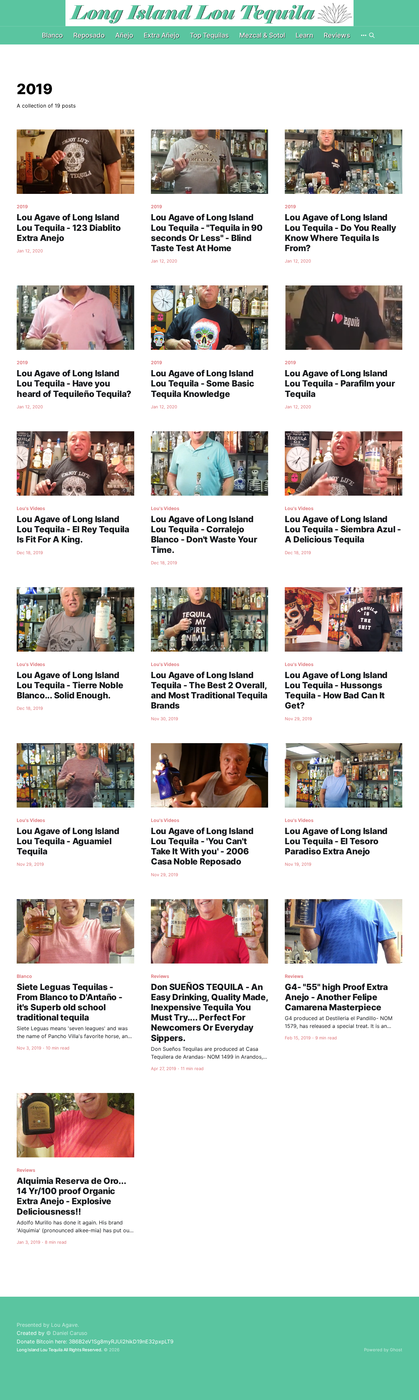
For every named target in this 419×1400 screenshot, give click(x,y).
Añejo (124, 35)
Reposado (89, 35)
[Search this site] (372, 35)
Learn (304, 35)
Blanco (52, 35)
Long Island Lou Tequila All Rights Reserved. (59, 1349)
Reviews (337, 35)
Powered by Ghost (383, 1349)
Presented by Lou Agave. (48, 1325)
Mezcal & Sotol (262, 35)
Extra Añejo (161, 35)
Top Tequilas (209, 35)
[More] (364, 35)
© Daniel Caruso (66, 1333)
